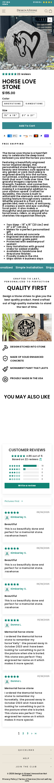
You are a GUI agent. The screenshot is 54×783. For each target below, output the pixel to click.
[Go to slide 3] (15, 69)
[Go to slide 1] (3, 69)
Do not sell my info (38, 780)
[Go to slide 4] (21, 69)
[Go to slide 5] (27, 69)
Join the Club (26, 766)
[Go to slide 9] (51, 69)
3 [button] (27, 733)
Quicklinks (26, 750)
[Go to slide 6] (33, 69)
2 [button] (23, 733)
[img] (12, 512)
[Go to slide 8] (45, 69)
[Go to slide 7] (39, 69)
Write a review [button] (27, 485)
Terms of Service (27, 779)
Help (26, 758)
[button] (9, 74)
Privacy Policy (9, 779)
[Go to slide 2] (9, 69)
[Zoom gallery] (49, 19)
